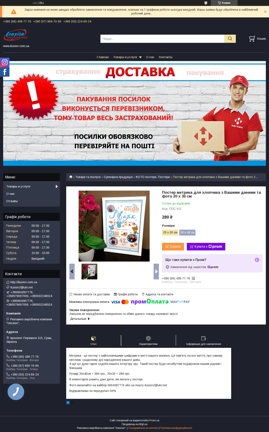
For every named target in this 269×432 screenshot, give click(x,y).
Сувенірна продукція (118, 177)
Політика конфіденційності (176, 428)
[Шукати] (230, 39)
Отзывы (12, 201)
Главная (103, 57)
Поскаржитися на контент (143, 428)
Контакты (165, 57)
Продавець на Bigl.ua (134, 424)
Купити (175, 246)
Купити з (200, 246)
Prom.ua (154, 420)
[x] (72, 403)
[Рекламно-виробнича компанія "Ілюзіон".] (49, 35)
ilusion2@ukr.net (22, 287)
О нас (150, 57)
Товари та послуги (88, 177)
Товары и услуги (125, 57)
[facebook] (68, 403)
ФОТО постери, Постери (153, 177)
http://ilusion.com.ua (24, 282)
